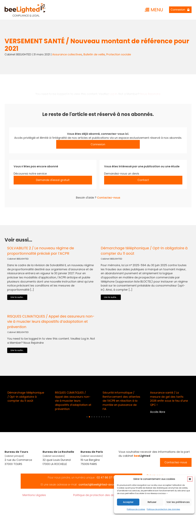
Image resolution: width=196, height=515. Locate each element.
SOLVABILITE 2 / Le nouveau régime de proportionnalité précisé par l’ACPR (40, 251)
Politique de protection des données (163, 509)
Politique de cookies (136, 509)
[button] (189, 479)
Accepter (128, 502)
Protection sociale (118, 54)
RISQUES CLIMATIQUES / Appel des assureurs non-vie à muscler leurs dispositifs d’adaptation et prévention (50, 321)
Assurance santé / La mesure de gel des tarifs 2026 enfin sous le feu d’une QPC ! (169, 399)
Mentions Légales (34, 495)
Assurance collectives (67, 54)
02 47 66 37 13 (106, 477)
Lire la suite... (17, 297)
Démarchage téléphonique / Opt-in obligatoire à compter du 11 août (144, 251)
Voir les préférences (178, 502)
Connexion (98, 144)
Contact (143, 180)
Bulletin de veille (94, 54)
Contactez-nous (108, 197)
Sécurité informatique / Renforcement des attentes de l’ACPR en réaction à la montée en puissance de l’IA (121, 401)
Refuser (152, 502)
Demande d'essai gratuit (53, 180)
